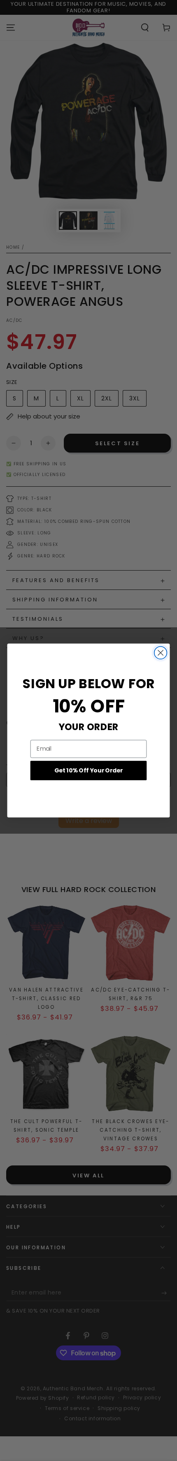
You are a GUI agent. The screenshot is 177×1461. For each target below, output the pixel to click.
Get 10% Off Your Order (88, 770)
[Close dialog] (160, 653)
